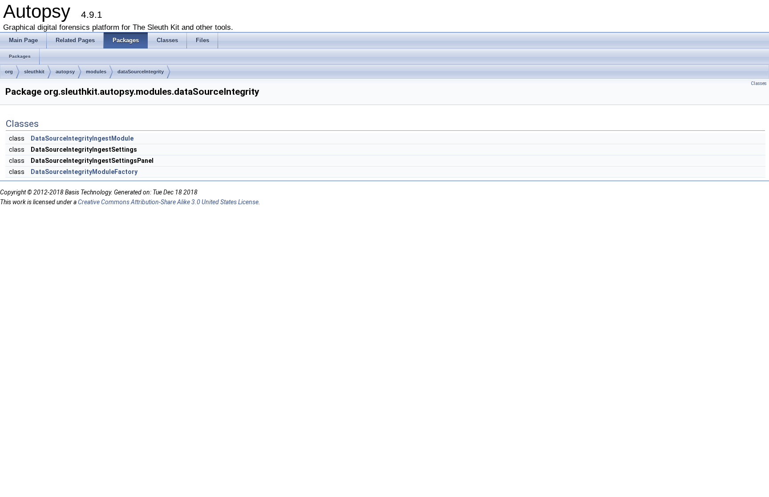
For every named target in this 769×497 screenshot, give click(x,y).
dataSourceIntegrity (140, 71)
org (9, 71)
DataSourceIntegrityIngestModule (82, 138)
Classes (759, 83)
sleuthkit (34, 71)
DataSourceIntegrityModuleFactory (84, 171)
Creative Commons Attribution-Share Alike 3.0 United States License (168, 202)
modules (96, 71)
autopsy (65, 71)
